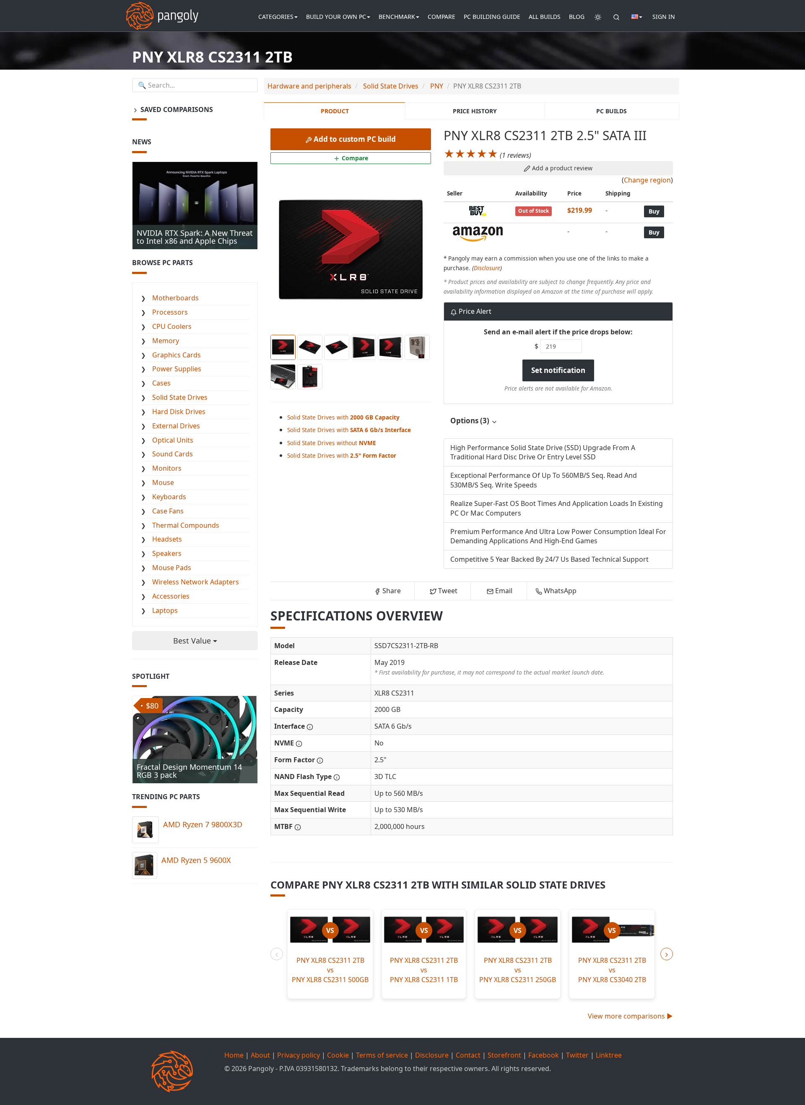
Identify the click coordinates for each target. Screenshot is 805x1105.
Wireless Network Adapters (195, 581)
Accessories (171, 596)
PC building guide (492, 17)
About (260, 1055)
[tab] (558, 421)
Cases (161, 383)
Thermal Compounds (185, 525)
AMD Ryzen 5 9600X (196, 860)
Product (335, 111)
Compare (441, 17)
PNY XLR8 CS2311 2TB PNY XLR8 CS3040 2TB (612, 970)
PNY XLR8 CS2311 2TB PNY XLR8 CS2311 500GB (330, 970)
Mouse (163, 482)
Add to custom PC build (354, 139)
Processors (170, 312)
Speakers (167, 553)
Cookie (338, 1055)
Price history (475, 111)
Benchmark (397, 17)
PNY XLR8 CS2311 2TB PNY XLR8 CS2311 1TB (424, 970)
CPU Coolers (172, 326)
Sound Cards (172, 454)
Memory (165, 340)
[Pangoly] (162, 10)
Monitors (167, 468)
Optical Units (172, 440)
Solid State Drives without (331, 443)
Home (234, 1055)
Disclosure (487, 268)
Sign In (663, 17)
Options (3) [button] (470, 420)
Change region (647, 180)
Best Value (193, 641)
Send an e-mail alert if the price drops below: (558, 331)
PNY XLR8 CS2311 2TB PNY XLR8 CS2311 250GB (517, 970)
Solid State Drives (180, 397)
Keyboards (169, 496)
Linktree (609, 1055)
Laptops (165, 610)
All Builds (545, 17)
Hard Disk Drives (178, 411)
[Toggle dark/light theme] (598, 16)
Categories (275, 17)
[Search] (616, 16)
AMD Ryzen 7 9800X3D (202, 824)
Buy (654, 211)
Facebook (543, 1055)
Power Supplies (176, 368)
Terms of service (382, 1055)
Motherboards (175, 297)
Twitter (577, 1055)
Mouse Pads (171, 567)
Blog (576, 17)
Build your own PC (336, 17)
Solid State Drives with (343, 417)
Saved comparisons (176, 109)
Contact (468, 1055)
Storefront (504, 1055)
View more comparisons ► (630, 1016)
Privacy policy (298, 1055)
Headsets (167, 539)
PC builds (611, 111)
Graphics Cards (176, 355)
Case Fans (168, 511)
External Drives (176, 425)
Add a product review (561, 168)
